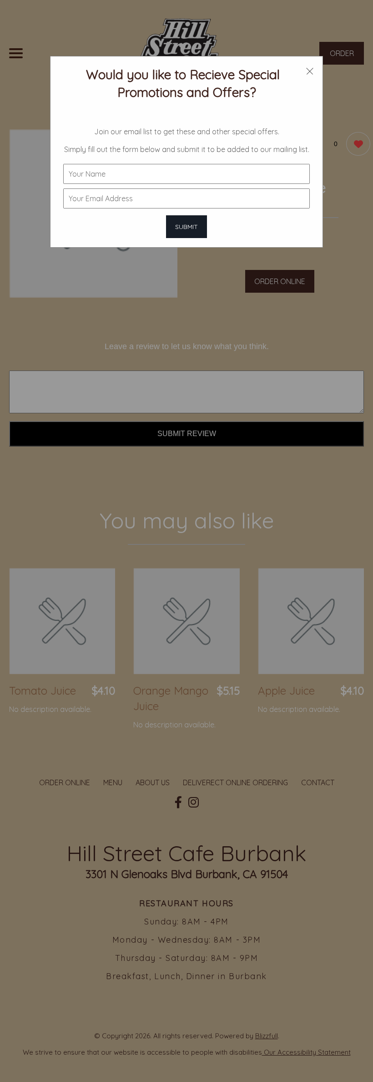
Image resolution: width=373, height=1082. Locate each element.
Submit (186, 227)
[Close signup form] (309, 71)
